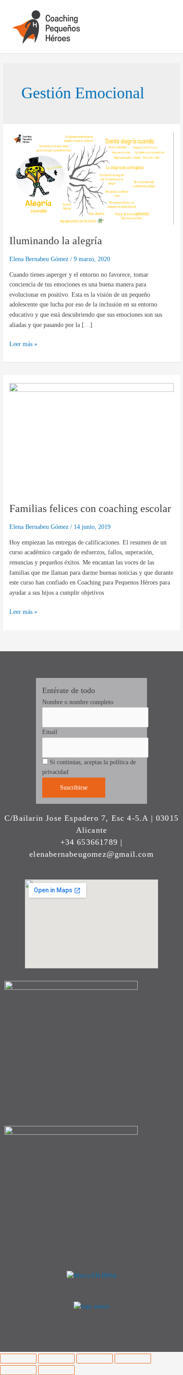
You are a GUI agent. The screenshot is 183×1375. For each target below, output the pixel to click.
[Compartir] (94, 1358)
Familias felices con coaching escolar (90, 508)
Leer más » (23, 343)
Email (49, 732)
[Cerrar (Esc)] (133, 1358)
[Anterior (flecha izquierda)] (18, 1370)
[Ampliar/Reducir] (18, 1358)
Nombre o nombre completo (77, 702)
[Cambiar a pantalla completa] (56, 1358)
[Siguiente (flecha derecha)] (56, 1370)
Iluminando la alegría (55, 240)
